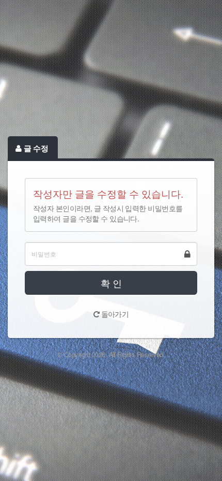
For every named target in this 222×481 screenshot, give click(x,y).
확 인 (111, 283)
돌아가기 (114, 314)
